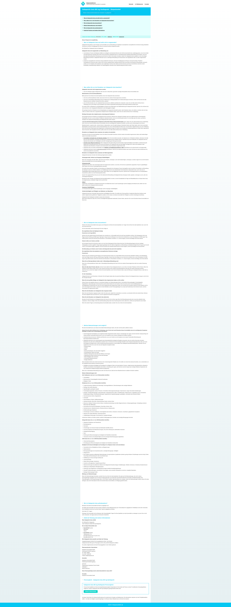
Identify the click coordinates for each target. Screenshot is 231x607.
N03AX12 (110, 36)
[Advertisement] (140, 25)
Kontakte (147, 4)
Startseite (131, 4)
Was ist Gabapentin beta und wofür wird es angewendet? (97, 18)
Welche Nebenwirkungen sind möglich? (93, 25)
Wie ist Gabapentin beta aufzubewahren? (93, 27)
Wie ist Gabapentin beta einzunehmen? (93, 23)
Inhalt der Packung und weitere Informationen (94, 30)
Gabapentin (121, 36)
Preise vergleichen (90, 591)
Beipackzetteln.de (91, 3)
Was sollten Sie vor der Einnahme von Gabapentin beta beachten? (99, 20)
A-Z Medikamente (139, 4)
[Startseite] (83, 4)
